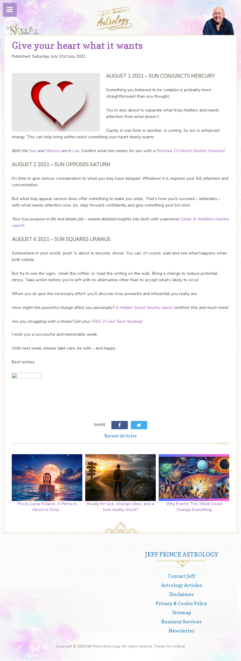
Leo (75, 151)
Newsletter (182, 631)
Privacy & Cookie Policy (181, 603)
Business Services (181, 622)
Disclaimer (181, 594)
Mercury (53, 151)
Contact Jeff (181, 576)
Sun (32, 151)
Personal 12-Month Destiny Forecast (189, 151)
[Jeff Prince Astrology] (114, 18)
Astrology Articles (181, 585)
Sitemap (181, 612)
